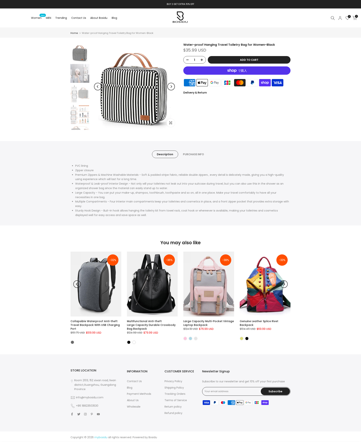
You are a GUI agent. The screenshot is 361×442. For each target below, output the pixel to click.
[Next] (171, 86)
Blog (114, 18)
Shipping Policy (174, 388)
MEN (48, 18)
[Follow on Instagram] (85, 414)
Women (38, 18)
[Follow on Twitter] (78, 414)
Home (74, 33)
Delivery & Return (195, 92)
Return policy (173, 407)
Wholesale (133, 407)
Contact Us (78, 18)
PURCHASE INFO (193, 154)
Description (165, 154)
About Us (133, 400)
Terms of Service (176, 400)
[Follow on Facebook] (72, 414)
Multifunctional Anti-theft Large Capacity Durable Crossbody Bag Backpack (151, 325)
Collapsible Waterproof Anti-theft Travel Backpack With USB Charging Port (95, 325)
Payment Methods (139, 394)
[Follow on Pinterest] (91, 414)
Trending (61, 18)
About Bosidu (98, 18)
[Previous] (98, 86)
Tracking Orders (175, 394)
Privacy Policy (173, 381)
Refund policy (173, 413)
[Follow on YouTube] (98, 414)
